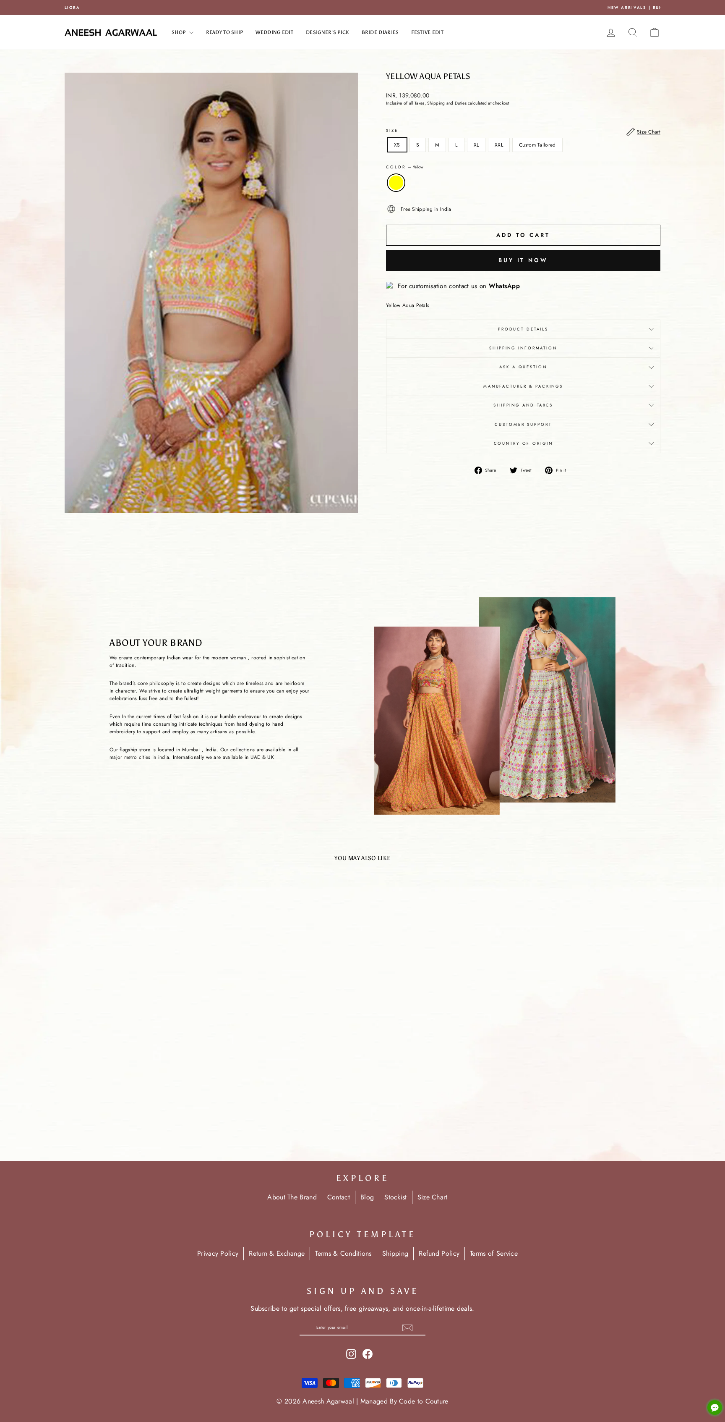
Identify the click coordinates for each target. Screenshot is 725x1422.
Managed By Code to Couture (404, 1401)
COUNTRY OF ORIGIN (523, 443)
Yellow (396, 182)
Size (392, 131)
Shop (179, 32)
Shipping (395, 1253)
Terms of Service (494, 1253)
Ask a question (523, 367)
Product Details (523, 329)
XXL (499, 145)
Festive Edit (427, 32)
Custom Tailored (537, 145)
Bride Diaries (380, 32)
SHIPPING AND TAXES (523, 405)
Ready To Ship (224, 32)
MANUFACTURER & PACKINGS (523, 386)
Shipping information (523, 348)
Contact (338, 1197)
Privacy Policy (217, 1253)
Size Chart (432, 1197)
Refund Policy (439, 1253)
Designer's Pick (327, 32)
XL (476, 145)
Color (404, 167)
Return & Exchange (277, 1253)
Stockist (395, 1197)
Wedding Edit (274, 32)
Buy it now (523, 260)
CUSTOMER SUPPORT (523, 425)
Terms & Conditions (343, 1253)
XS (397, 145)
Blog (367, 1197)
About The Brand (292, 1197)
